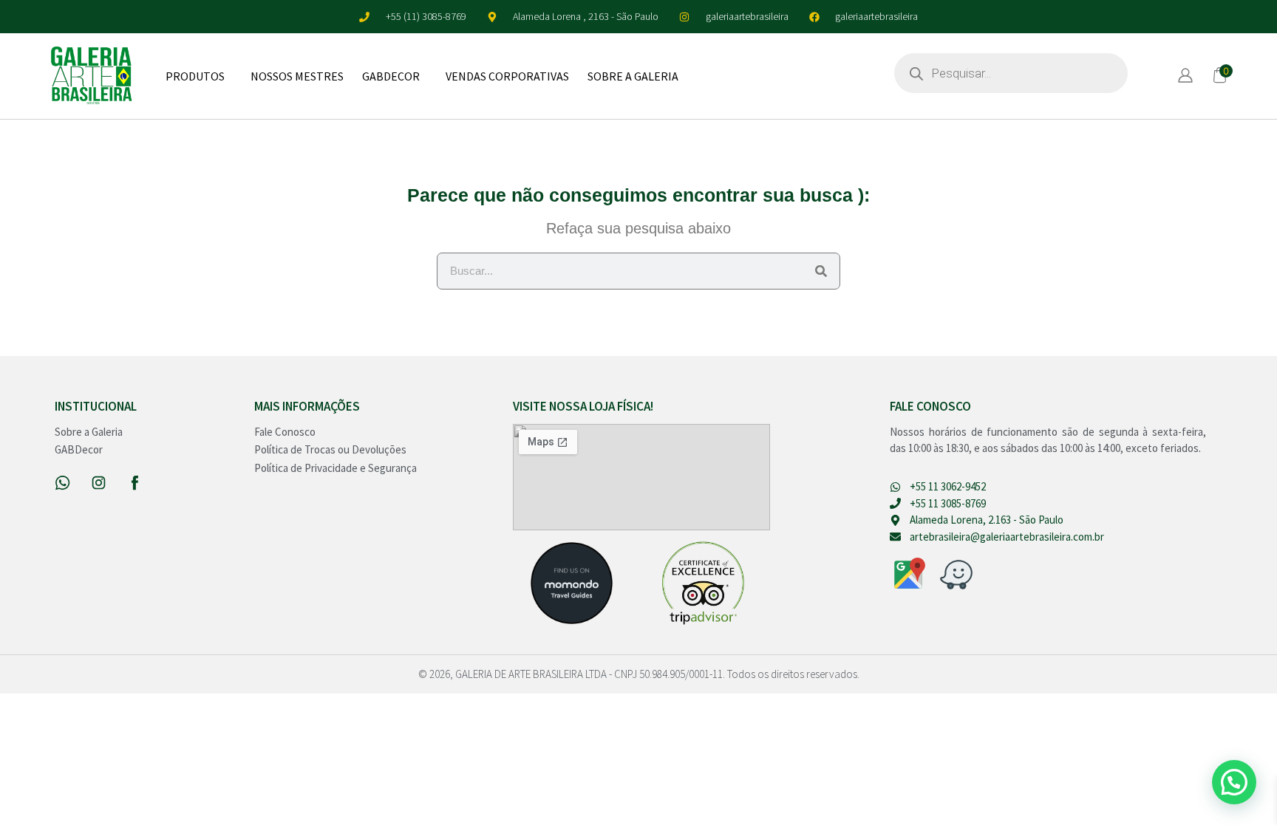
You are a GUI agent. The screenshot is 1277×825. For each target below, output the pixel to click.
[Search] (821, 271)
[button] (1234, 782)
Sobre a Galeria (633, 76)
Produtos (195, 76)
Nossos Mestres (297, 76)
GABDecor (391, 76)
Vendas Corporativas (507, 76)
